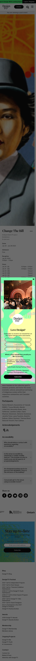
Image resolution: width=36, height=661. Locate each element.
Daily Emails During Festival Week (19, 367)
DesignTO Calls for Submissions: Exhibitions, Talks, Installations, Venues (18, 361)
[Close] (33, 279)
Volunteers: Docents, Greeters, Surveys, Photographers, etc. (18, 371)
